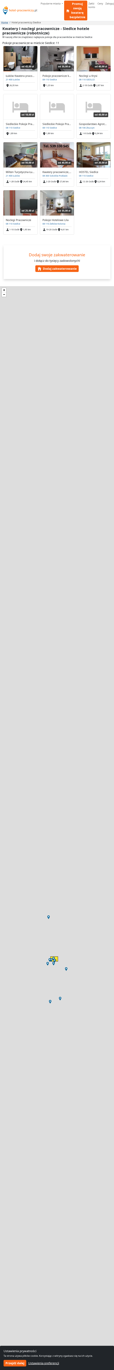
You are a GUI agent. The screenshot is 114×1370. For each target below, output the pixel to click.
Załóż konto (91, 5)
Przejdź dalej (14, 1363)
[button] (50, 1001)
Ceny (100, 3)
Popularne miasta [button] (51, 3)
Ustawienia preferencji (43, 1363)
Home (4, 22)
